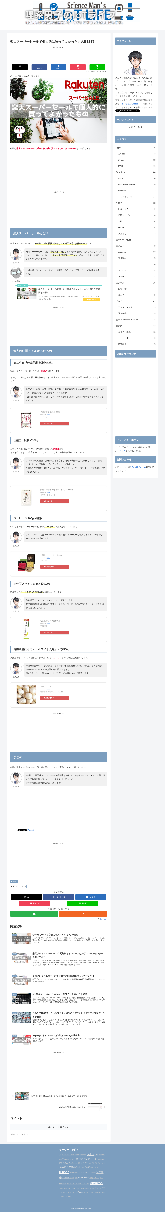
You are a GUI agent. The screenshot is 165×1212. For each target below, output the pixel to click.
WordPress (89, 1167)
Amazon (136, 252)
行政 (79, 1163)
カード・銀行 (136, 338)
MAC (136, 166)
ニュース (135, 264)
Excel (80, 1192)
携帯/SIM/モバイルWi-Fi (135, 319)
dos (74, 1188)
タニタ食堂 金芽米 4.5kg (50, 412)
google (72, 1172)
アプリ (135, 221)
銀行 (87, 1188)
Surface (70, 1196)
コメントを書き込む (58, 1126)
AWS (136, 178)
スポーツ (136, 276)
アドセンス (87, 1192)
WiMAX (86, 1172)
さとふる (74, 1192)
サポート (70, 1188)
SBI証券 (99, 1159)
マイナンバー (66, 1154)
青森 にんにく (46, 686)
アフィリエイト (136, 307)
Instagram (83, 1154)
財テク (15, 881)
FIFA (76, 1178)
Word (101, 1178)
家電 (103, 1192)
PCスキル (135, 172)
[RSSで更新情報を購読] (83, 914)
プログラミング (136, 197)
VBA (64, 1159)
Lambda (74, 1163)
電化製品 (136, 258)
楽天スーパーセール (19, 886)
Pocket (30, 830)
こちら (122, 451)
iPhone (136, 160)
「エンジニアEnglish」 (129, 104)
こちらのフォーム (138, 467)
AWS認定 (62, 1184)
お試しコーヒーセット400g (51, 555)
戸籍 (93, 1163)
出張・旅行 (136, 289)
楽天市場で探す (49, 423)
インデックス (85, 1183)
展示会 (136, 295)
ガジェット (135, 246)
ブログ (135, 301)
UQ (60, 1154)
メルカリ (136, 234)
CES (96, 1155)
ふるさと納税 (136, 332)
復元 (100, 1154)
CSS (103, 1159)
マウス (99, 1188)
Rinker (48, 414)
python (90, 1154)
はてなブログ (82, 1159)
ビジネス (135, 283)
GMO (65, 1188)
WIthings (96, 1178)
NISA (103, 1154)
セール (93, 1159)
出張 (69, 1192)
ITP (100, 1192)
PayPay (96, 1167)
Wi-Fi (92, 1192)
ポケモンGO (78, 1172)
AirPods (136, 154)
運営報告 (136, 313)
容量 (67, 1159)
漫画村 (77, 1154)
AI (95, 1188)
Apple (135, 148)
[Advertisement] (54, 54)
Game (136, 227)
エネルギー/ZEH (135, 240)
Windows (136, 191)
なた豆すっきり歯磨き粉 (50, 621)
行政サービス (136, 215)
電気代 (91, 1178)
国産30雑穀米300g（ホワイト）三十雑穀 (56, 490)
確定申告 (136, 344)
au (63, 1178)
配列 (60, 1159)
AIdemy (72, 1154)
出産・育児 (136, 209)
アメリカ (93, 1172)
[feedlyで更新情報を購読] (34, 914)
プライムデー (63, 1196)
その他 (135, 203)
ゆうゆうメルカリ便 (74, 1184)
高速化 (97, 1192)
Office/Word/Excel (136, 184)
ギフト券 (79, 1188)
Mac (70, 1163)
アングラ (136, 270)
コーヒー (72, 1159)
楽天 (66, 1163)
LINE (82, 1167)
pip (90, 1163)
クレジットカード (100, 1163)
